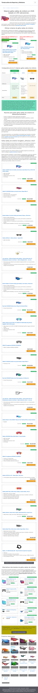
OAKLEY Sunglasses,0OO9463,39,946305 (12, 345)
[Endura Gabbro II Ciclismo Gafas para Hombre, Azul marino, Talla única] (19, 278)
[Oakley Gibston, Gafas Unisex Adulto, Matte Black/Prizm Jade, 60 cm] (19, 509)
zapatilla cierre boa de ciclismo (11, 136)
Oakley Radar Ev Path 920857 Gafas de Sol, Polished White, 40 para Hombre (19, 419)
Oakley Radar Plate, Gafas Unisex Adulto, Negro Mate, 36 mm (16, 529)
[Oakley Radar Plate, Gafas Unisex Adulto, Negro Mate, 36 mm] (19, 526)
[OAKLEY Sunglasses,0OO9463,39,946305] (19, 342)
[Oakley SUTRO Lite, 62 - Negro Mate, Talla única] (19, 472)
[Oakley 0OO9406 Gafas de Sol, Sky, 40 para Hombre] (28, 44)
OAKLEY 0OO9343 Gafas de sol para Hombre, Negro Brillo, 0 (15, 361)
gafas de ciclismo (13, 151)
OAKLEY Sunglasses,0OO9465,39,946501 (12, 456)
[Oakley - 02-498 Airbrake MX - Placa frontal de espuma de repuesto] (19, 547)
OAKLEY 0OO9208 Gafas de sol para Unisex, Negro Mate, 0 (15, 191)
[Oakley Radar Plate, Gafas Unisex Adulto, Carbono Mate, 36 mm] (19, 488)
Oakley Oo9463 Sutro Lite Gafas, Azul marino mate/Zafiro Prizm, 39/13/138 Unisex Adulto (10, 51)
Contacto (27, 688)
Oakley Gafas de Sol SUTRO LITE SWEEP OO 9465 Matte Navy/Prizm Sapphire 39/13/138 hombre (17, 323)
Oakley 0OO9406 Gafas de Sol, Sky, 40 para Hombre (27, 48)
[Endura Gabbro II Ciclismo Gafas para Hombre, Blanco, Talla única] (23, 78)
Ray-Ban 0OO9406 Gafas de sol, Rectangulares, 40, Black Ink (16, 378)
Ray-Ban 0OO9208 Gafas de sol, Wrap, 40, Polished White (15, 306)
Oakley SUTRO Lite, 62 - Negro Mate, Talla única (13, 475)
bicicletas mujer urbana (21, 25)
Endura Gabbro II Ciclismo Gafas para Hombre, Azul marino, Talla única (18, 283)
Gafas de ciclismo (14, 7)
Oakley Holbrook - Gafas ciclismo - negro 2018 (13, 237)
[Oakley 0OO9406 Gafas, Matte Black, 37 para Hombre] (19, 433)
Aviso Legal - (23, 688)
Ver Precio (14, 97)
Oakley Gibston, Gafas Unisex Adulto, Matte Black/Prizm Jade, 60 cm (17, 512)
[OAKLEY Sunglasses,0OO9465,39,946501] (19, 453)
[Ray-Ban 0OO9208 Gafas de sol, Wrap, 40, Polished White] (19, 303)
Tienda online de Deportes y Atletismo (13, 2)
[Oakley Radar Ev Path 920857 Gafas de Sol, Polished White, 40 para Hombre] (19, 416)
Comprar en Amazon (13, 62)
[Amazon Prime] (16, 60)
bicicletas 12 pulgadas (30, 24)
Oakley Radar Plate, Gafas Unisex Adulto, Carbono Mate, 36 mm (16, 491)
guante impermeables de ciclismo (24, 135)
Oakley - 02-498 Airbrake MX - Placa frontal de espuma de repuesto (17, 550)
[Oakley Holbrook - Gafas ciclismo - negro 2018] (32, 78)
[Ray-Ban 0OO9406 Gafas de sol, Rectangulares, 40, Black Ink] (19, 375)
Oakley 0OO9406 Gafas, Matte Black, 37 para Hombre (14, 436)
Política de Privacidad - (17, 688)
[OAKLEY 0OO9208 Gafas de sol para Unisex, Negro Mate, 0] (19, 188)
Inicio (4, 7)
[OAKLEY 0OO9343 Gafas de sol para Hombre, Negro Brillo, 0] (19, 358)
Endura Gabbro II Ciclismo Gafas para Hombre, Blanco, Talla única (16, 215)
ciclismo (8, 7)
